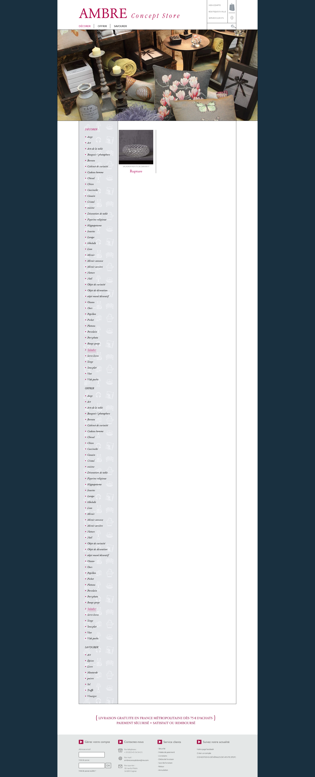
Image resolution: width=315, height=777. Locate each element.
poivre (90, 678)
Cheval (90, 178)
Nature (91, 273)
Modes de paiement (166, 752)
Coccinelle (92, 190)
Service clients (216, 18)
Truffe (90, 690)
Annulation (163, 770)
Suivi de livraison (165, 763)
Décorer (85, 26)
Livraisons (162, 756)
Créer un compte (204, 753)
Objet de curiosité (96, 284)
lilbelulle (91, 243)
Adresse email (85, 749)
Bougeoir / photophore (98, 154)
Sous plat (91, 367)
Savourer (120, 26)
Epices (90, 661)
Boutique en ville (217, 11)
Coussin (91, 196)
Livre (90, 666)
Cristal (90, 202)
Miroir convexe (95, 261)
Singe (90, 362)
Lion (89, 249)
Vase (89, 373)
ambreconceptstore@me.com (136, 760)
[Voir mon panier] (232, 11)
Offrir (102, 26)
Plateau (91, 326)
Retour (161, 766)
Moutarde (92, 672)
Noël (89, 278)
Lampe (90, 237)
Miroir (90, 255)
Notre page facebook (205, 749)
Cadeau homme (95, 172)
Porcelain (92, 332)
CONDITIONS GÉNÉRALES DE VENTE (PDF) (216, 757)
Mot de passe (84, 760)
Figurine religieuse (96, 219)
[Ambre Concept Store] (129, 18)
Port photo (92, 337)
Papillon (91, 314)
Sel (88, 684)
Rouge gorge (93, 343)
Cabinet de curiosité (97, 166)
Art (89, 143)
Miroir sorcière (95, 267)
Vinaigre (91, 696)
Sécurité (161, 748)
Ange (90, 137)
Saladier (91, 350)
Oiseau (90, 302)
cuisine (90, 208)
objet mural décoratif (97, 296)
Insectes (91, 231)
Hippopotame (94, 225)
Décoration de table (97, 213)
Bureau (91, 160)
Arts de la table (95, 149)
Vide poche (92, 379)
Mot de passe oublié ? (87, 771)
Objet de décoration (97, 290)
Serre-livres (93, 356)
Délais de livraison (166, 759)
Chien (90, 184)
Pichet (90, 320)
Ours (89, 308)
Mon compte (215, 5)
